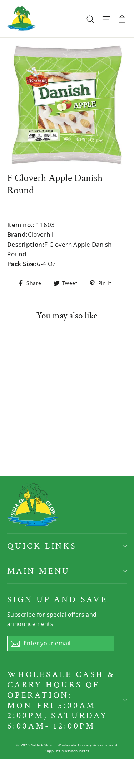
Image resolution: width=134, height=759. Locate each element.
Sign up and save (57, 599)
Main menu (38, 571)
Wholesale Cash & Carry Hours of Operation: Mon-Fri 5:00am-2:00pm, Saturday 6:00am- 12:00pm (61, 700)
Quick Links (42, 545)
